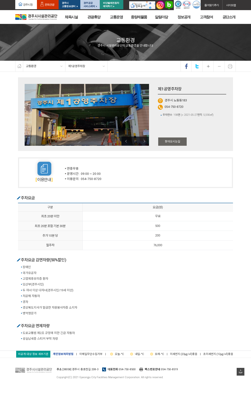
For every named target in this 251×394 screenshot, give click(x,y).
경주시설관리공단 (34, 370)
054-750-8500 (127, 369)
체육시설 (71, 17)
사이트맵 (231, 5)
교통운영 (116, 17)
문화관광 (49, 4)
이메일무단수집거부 (91, 354)
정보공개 (184, 17)
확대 (208, 66)
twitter (197, 66)
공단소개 (229, 17)
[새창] (142, 5)
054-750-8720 (174, 107)
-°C (119, 354)
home (19, 66)
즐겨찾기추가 (211, 5)
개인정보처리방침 (63, 354)
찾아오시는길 (172, 141)
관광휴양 (93, 17)
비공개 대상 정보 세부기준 (33, 354)
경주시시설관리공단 (36, 17)
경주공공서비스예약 (89, 4)
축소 (219, 66)
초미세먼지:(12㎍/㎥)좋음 (218, 354)
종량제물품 (139, 17)
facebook (186, 66)
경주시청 (28, 4)
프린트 (230, 66)
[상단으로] (240, 372)
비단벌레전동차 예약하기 (111, 4)
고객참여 (206, 17)
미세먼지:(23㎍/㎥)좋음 (183, 354)
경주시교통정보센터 (68, 4)
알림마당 (161, 17)
